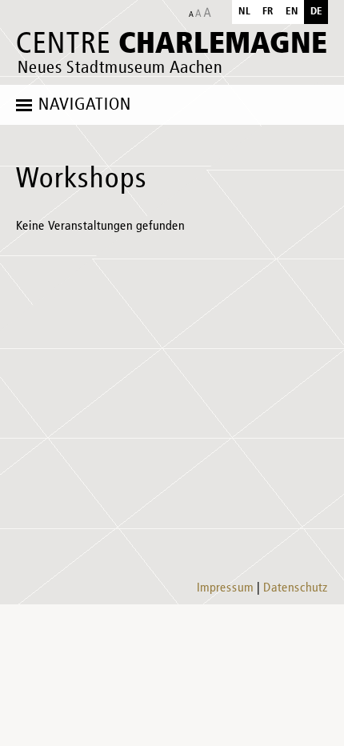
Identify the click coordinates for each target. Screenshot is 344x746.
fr (268, 11)
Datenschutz (295, 588)
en (292, 11)
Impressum (225, 588)
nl (244, 11)
